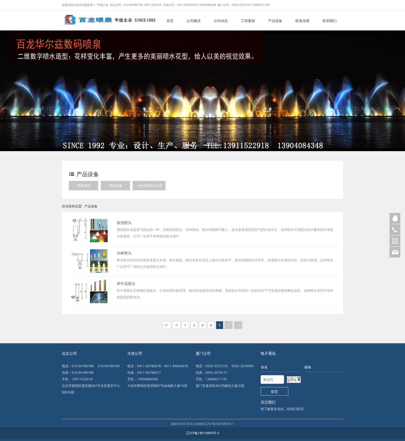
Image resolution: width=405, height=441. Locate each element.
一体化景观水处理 (149, 185)
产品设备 (275, 20)
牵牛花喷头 (126, 283)
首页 (169, 20)
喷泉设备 (115, 185)
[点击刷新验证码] (293, 379)
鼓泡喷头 (124, 222)
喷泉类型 (83, 185)
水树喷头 (124, 253)
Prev (10, 85)
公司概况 (194, 20)
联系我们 (329, 20)
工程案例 (248, 20)
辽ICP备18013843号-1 (219, 424)
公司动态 (221, 20)
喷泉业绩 (302, 20)
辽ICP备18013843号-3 (202, 433)
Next (394, 85)
